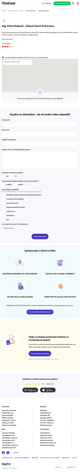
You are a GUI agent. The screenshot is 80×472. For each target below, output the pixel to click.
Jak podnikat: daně (8, 435)
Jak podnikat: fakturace (10, 438)
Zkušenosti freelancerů (48, 443)
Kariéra (57, 467)
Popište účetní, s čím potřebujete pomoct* (16, 150)
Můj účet (48, 3)
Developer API (45, 415)
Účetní (22, 11)
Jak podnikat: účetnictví (10, 445)
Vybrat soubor (8, 228)
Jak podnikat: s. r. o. (8, 443)
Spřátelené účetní (46, 435)
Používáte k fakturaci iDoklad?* (12, 173)
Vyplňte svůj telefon (9, 140)
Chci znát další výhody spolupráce (40, 312)
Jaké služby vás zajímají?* (21, 191)
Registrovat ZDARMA (62, 3)
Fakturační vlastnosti (9, 410)
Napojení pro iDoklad (9, 425)
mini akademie (45, 433)
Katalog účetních (12, 11)
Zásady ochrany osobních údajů (49, 458)
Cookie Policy (65, 458)
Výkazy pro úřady (8, 423)
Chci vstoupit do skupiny (40, 353)
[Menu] (77, 3)
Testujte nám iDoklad (47, 445)
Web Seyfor (70, 467)
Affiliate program (46, 425)
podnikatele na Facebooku (63, 305)
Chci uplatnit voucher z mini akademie (15, 224)
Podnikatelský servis (9, 447)
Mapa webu (35, 458)
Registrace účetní (46, 438)
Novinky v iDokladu (8, 433)
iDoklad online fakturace (8, 3)
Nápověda (43, 410)
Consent (74, 458)
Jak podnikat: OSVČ (8, 440)
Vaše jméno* (6, 120)
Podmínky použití (7, 458)
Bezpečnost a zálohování (22, 458)
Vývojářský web (45, 413)
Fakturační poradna (46, 440)
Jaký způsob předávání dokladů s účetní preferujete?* (20, 181)
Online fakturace (7, 413)
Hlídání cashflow (7, 418)
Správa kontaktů (7, 415)
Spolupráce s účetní (9, 420)
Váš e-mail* (6, 130)
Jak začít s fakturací (46, 423)
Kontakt (15, 452)
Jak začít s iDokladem (47, 420)
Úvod (3, 11)
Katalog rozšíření (46, 418)
